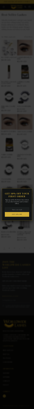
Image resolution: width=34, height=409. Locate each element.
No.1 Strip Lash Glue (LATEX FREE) (8, 82)
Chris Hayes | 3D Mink (24, 131)
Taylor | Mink (6, 179)
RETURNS (6, 377)
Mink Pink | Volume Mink (8, 107)
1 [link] (4, 248)
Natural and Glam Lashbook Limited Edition (24, 233)
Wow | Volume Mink (24, 106)
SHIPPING (6, 373)
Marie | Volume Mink (8, 232)
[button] (4, 7)
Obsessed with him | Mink (24, 155)
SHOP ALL (6, 354)
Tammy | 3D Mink (7, 155)
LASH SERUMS (7, 362)
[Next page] (30, 248)
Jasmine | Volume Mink (23, 82)
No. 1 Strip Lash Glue (9, 57)
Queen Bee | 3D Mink (24, 179)
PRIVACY (6, 385)
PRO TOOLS (7, 358)
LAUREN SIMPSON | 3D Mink (24, 58)
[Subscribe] (31, 301)
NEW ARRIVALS (8, 350)
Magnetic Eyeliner (8, 131)
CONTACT (6, 381)
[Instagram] (4, 396)
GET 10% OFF (17, 214)
